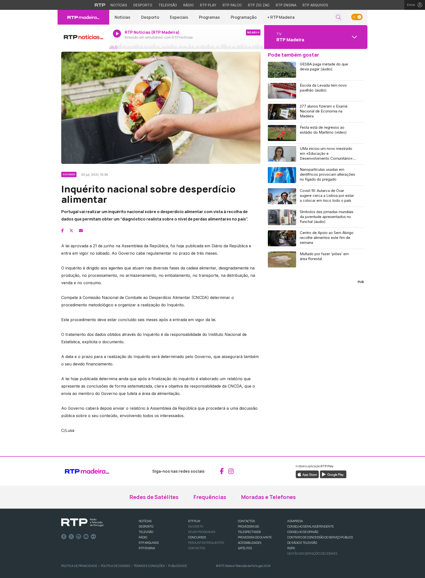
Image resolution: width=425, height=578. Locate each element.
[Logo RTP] (82, 522)
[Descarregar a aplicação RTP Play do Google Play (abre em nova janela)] (333, 474)
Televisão (167, 5)
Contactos (196, 548)
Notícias (118, 5)
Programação (244, 17)
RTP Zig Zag (259, 5)
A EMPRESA (295, 521)
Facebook (64, 536)
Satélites (245, 548)
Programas (209, 17)
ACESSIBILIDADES (249, 543)
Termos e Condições (149, 566)
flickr (93, 536)
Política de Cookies (115, 566)
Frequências (209, 497)
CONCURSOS (197, 537)
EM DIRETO (195, 526)
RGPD (291, 548)
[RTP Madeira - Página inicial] (83, 17)
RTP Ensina (286, 5)
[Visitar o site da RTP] (100, 5)
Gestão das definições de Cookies (312, 553)
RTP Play (208, 5)
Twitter (71, 536)
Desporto (142, 5)
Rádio (188, 5)
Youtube (86, 536)
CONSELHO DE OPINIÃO (302, 532)
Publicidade (177, 566)
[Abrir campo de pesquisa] (338, 17)
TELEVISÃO (146, 532)
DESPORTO (146, 526)
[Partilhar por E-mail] (81, 230)
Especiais (179, 17)
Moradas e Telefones (268, 497)
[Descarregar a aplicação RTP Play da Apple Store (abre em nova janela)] (307, 474)
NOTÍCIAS (145, 521)
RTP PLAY (194, 521)
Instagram (78, 536)
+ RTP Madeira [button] (281, 17)
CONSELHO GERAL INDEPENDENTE (310, 526)
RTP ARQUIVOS (149, 543)
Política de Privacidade (79, 566)
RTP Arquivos (315, 5)
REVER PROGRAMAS (201, 532)
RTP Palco (232, 5)
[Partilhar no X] (71, 230)
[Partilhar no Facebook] (62, 230)
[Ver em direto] (83, 37)
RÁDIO (143, 537)
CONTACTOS (246, 521)
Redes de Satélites (154, 497)
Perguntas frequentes (206, 543)
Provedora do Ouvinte (255, 537)
